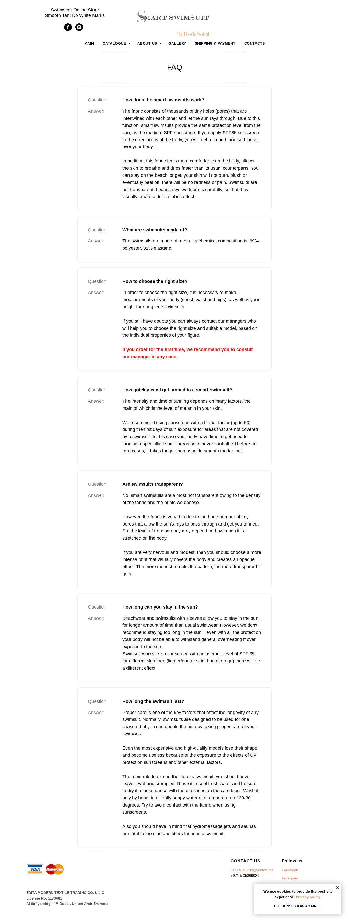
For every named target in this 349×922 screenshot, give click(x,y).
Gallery (177, 43)
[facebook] (68, 29)
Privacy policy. (308, 897)
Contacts (254, 43)
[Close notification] (337, 887)
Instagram (290, 878)
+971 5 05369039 (245, 875)
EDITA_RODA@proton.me (252, 870)
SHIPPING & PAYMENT (215, 43)
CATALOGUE (115, 43)
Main (89, 43)
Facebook (290, 870)
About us (147, 43)
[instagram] (79, 29)
